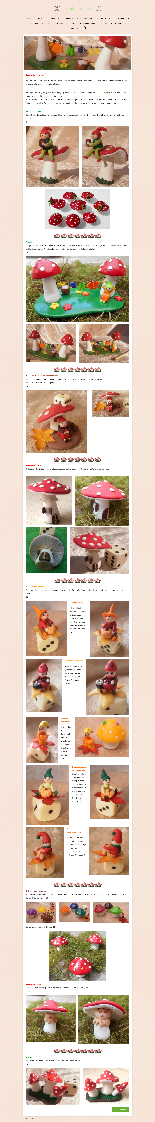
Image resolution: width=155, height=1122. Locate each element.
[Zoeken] (85, 28)
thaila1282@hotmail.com (106, 92)
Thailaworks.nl (77, 8)
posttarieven (60, 103)
